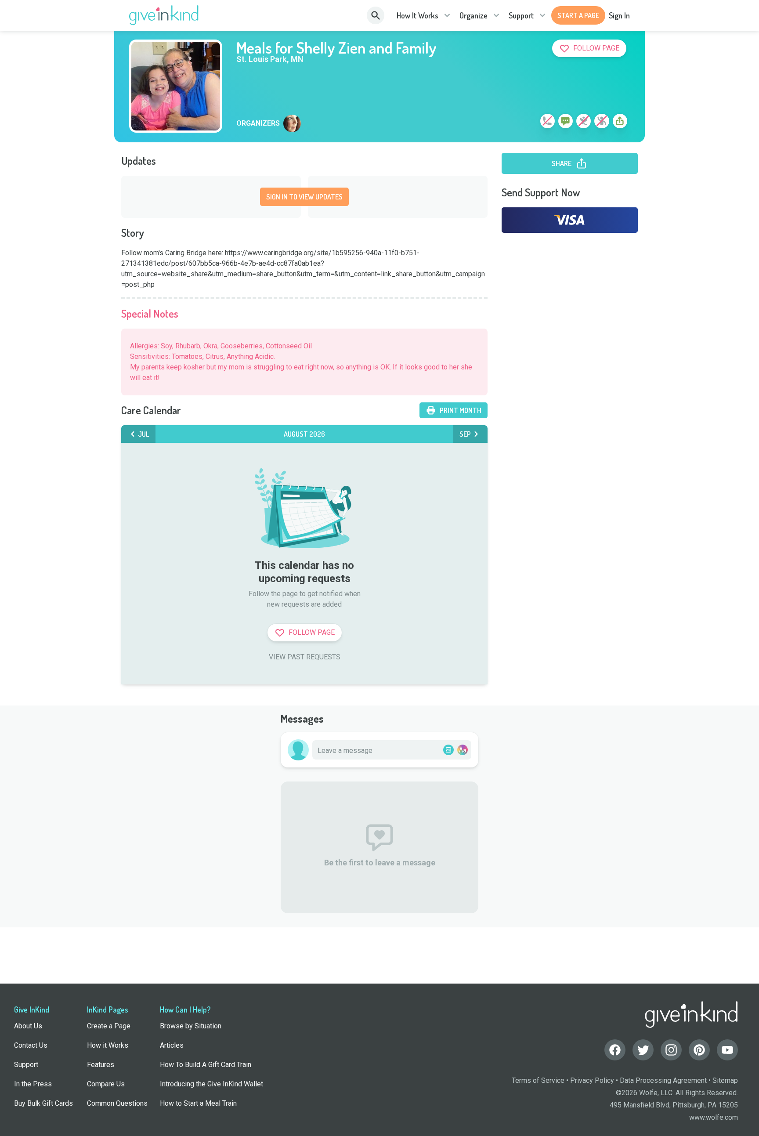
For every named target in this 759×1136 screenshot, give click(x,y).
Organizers (258, 123)
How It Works (417, 15)
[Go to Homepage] (164, 15)
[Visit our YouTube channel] (727, 1049)
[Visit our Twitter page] (643, 1049)
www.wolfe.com (713, 1117)
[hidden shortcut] (527, 122)
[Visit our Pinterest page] (699, 1049)
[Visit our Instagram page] (671, 1049)
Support (521, 15)
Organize (473, 15)
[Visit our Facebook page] (614, 1049)
